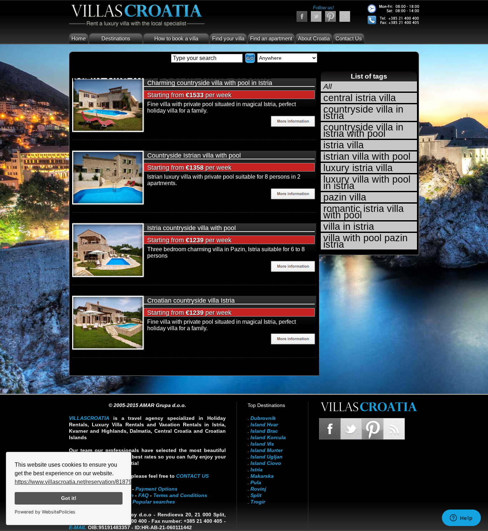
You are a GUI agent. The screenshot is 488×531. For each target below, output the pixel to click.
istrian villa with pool (366, 157)
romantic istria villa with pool (363, 212)
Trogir (257, 502)
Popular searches (154, 502)
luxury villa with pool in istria (366, 182)
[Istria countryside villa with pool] (108, 250)
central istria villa (359, 98)
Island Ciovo (265, 463)
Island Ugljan (266, 457)
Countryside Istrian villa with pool (194, 155)
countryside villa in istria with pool (363, 130)
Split (256, 495)
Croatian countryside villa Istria (191, 300)
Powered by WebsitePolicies (45, 512)
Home (78, 38)
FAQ (143, 495)
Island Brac (264, 431)
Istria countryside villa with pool (191, 228)
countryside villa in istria (363, 112)
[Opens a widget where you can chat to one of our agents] (461, 518)
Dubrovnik (263, 418)
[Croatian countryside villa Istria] (108, 322)
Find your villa (228, 38)
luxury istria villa (358, 168)
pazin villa (344, 197)
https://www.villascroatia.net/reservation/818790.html (81, 482)
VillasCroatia (89, 418)
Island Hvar (264, 424)
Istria (256, 469)
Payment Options (156, 489)
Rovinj (258, 489)
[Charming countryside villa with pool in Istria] (108, 104)
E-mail (77, 527)
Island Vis (262, 444)
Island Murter (266, 450)
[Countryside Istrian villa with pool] (108, 177)
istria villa (343, 145)
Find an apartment (271, 38)
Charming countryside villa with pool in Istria (209, 82)
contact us (192, 476)
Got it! (68, 498)
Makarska (262, 476)
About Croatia (314, 38)
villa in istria (348, 227)
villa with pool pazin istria (365, 241)
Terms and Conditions (180, 495)
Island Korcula (268, 437)
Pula (255, 482)
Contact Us (348, 38)
